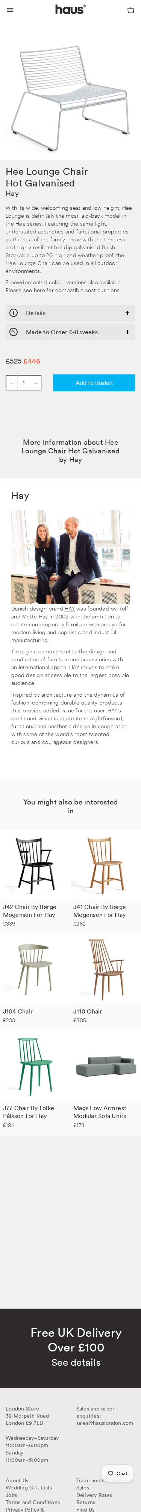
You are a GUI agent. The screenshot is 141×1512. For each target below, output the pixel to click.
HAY (70, 608)
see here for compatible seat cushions (71, 289)
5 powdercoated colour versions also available (63, 281)
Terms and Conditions (33, 1502)
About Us (17, 1480)
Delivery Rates (94, 1495)
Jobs (11, 1495)
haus (57, 18)
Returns (86, 1502)
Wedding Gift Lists (29, 1487)
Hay (12, 193)
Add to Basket (94, 382)
